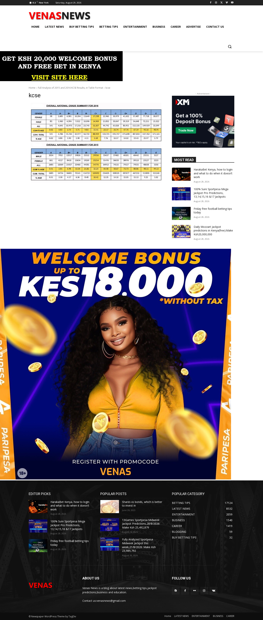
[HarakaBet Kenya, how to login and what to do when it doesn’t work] (181, 174)
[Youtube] (232, 3)
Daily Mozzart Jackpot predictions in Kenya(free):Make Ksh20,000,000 (213, 230)
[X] (221, 3)
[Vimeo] (226, 3)
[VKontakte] (213, 590)
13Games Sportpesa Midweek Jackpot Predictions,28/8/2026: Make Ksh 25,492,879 (141, 523)
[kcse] (96, 142)
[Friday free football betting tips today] (181, 213)
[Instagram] (216, 3)
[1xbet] (61, 80)
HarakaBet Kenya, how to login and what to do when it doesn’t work (213, 173)
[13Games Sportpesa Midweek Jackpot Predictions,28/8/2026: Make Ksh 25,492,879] (109, 524)
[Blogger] (175, 590)
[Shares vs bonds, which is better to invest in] (109, 506)
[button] (229, 46)
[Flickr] (194, 590)
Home (32, 87)
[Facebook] (211, 3)
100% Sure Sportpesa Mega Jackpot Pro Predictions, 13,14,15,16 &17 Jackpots (211, 192)
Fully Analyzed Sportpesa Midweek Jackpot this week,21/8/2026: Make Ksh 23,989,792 (139, 545)
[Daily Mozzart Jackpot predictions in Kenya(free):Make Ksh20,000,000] (181, 231)
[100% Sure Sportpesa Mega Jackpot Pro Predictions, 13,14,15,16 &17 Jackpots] (181, 193)
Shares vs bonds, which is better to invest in (142, 504)
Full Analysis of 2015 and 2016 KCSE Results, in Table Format (70, 87)
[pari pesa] (115, 478)
